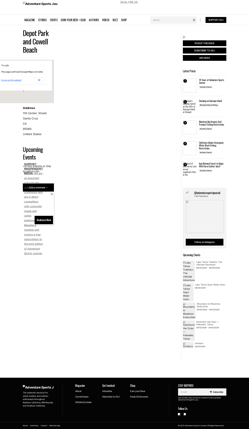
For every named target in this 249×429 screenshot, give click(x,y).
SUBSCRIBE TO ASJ (204, 50)
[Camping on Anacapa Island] (190, 106)
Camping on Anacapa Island (210, 101)
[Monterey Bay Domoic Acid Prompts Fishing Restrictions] (190, 127)
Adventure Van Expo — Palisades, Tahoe (207, 323)
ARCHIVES (204, 57)
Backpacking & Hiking (209, 105)
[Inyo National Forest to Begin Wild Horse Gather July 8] (190, 169)
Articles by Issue (83, 402)
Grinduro (199, 343)
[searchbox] (170, 20)
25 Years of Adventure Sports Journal (211, 81)
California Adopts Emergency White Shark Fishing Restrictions (211, 145)
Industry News (206, 87)
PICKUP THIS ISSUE (204, 43)
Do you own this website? (11, 80)
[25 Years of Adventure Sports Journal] (190, 85)
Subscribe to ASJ (111, 396)
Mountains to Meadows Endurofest (208, 305)
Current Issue (82, 396)
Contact (44, 426)
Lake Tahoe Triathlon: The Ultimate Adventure (209, 263)
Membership (54, 426)
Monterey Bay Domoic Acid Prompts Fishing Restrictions (211, 123)
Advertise (107, 391)
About (78, 391)
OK (39, 80)
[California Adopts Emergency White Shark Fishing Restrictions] (190, 148)
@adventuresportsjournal (207, 193)
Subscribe (44, 220)
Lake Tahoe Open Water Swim (210, 284)
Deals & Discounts (139, 396)
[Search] (194, 20)
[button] (200, 20)
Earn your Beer (137, 391)
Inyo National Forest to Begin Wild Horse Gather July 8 (211, 165)
